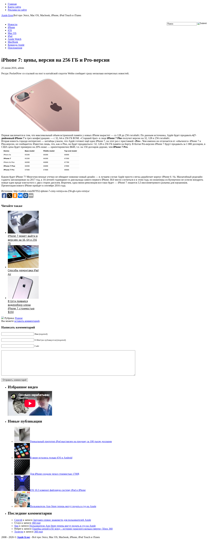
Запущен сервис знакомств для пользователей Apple (62, 520)
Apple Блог (7, 15)
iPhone (11, 27)
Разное (19, 318)
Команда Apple (16, 44)
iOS (10, 30)
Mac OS (12, 33)
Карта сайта (14, 7)
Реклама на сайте (17, 9)
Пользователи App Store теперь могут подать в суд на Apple (62, 525)
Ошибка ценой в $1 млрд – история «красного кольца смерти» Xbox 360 (72, 528)
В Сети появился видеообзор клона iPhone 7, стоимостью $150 (21, 306)
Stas (16, 525)
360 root (36, 523)
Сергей (18, 520)
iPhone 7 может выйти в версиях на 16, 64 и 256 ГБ (23, 239)
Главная (12, 4)
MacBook (13, 42)
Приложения (15, 47)
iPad (10, 36)
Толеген (18, 531)
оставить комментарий (26, 321)
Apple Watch (14, 39)
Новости (12, 24)
